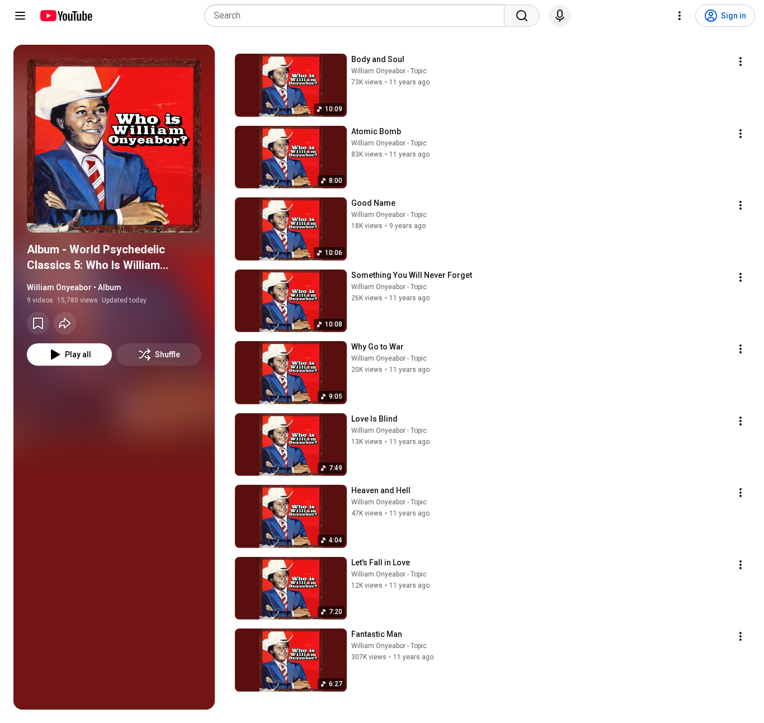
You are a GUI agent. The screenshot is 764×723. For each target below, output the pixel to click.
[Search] (522, 15)
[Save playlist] (38, 323)
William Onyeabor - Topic (389, 71)
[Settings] (679, 15)
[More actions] (740, 61)
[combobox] (358, 15)
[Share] (65, 323)
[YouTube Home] (65, 15)
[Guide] (20, 15)
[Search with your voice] (560, 15)
